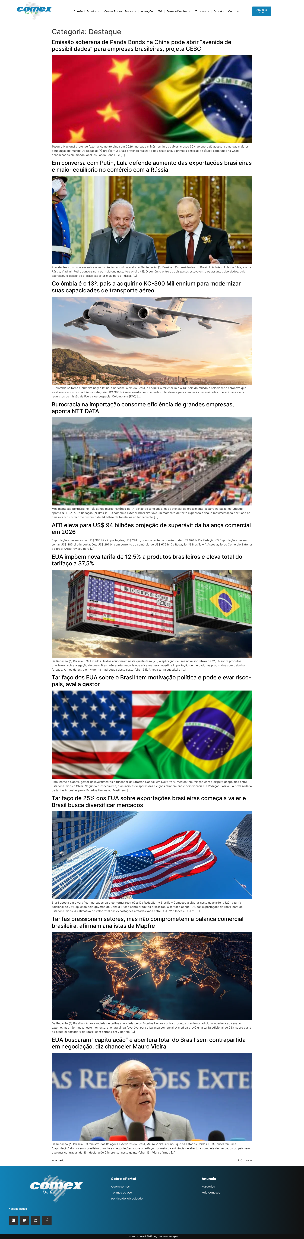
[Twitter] (24, 1220)
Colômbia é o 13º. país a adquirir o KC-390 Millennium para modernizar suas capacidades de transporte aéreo (146, 287)
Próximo (245, 1160)
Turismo (200, 11)
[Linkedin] (13, 1220)
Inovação (147, 11)
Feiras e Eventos (177, 11)
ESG (159, 11)
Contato (233, 11)
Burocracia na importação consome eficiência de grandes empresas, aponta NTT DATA (143, 408)
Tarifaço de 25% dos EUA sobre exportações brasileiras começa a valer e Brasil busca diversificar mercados (149, 801)
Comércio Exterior (85, 11)
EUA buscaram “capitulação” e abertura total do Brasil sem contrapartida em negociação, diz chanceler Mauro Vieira (149, 1043)
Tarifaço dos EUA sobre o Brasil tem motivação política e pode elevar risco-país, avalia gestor (151, 681)
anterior (59, 1160)
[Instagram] (35, 1220)
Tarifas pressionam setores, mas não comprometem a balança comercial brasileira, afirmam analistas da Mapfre (147, 922)
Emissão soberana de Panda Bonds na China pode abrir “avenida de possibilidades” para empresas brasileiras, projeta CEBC (141, 45)
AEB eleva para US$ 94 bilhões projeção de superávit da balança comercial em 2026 (151, 528)
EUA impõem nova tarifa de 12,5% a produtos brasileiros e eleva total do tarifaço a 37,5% (147, 560)
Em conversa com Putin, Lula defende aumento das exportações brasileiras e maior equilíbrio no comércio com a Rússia (152, 166)
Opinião (219, 11)
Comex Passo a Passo (118, 11)
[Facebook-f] (47, 1220)
